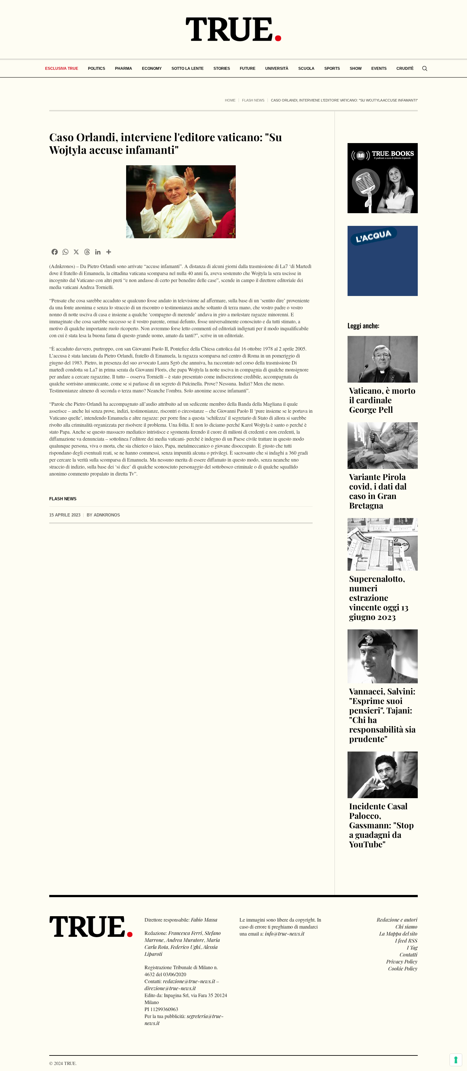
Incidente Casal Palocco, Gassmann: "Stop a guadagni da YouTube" (381, 825)
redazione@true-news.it (189, 981)
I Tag (412, 947)
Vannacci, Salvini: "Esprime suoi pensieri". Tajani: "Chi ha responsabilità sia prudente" (382, 715)
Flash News (253, 100)
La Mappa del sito (398, 933)
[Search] (425, 68)
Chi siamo (406, 926)
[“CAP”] (383, 260)
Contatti (408, 954)
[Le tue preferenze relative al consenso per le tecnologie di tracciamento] (456, 1060)
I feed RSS (406, 940)
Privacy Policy (401, 961)
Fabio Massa (204, 919)
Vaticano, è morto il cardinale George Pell (382, 400)
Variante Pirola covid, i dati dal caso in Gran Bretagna (378, 491)
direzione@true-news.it (170, 988)
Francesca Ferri (185, 933)
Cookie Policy (402, 968)
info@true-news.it (284, 933)
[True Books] (383, 209)
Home (230, 100)
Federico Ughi (185, 946)
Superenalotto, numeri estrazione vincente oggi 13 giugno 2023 (379, 597)
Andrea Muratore (185, 939)
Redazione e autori (397, 919)
